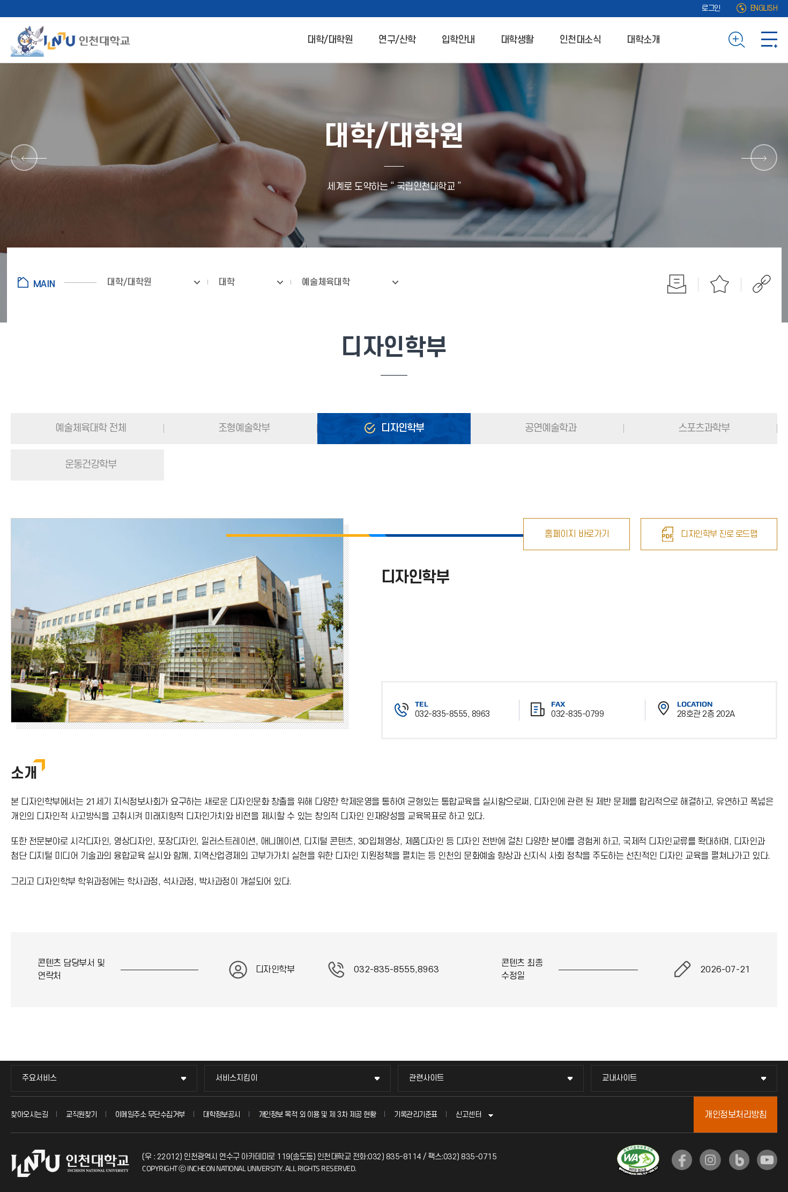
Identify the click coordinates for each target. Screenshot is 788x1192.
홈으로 (57, 282)
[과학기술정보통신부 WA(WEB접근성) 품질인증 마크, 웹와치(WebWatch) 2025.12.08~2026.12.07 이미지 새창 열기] (638, 1151)
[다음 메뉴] (763, 157)
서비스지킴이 (236, 1078)
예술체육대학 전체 (89, 428)
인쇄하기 (677, 284)
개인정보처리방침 (735, 1115)
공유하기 (756, 284)
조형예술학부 (243, 428)
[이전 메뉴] (24, 157)
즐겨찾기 (719, 284)
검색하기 (736, 40)
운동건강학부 (89, 464)
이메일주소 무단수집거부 (150, 1115)
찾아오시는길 (29, 1115)
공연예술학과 (549, 428)
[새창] (682, 1160)
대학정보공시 (221, 1115)
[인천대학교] (72, 40)
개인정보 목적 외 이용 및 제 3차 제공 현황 (317, 1115)
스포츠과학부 (703, 428)
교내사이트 (619, 1078)
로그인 (711, 8)
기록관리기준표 (415, 1115)
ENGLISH (764, 8)
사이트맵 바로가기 (769, 40)
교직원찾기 (81, 1115)
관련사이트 (426, 1078)
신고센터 (468, 1115)
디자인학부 (401, 428)
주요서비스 (39, 1078)
